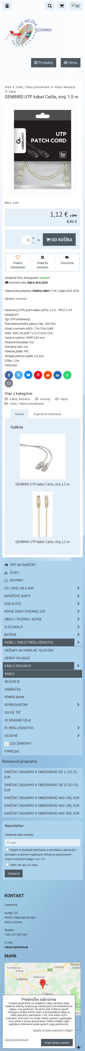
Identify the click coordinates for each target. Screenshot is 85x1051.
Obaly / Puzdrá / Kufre (23, 619)
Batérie (10, 634)
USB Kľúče (12, 603)
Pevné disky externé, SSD (24, 611)
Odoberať (13, 873)
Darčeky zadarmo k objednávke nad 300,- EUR (41, 813)
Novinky (45, 399)
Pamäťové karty (17, 596)
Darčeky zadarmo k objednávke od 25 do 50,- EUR (41, 787)
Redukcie (12, 681)
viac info (40, 859)
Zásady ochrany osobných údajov (53, 1030)
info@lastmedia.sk (16, 947)
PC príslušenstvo (18, 728)
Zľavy (14, 572)
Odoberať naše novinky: (19, 835)
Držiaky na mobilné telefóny (29, 650)
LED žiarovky (20, 743)
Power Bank (14, 697)
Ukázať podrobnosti (16, 1040)
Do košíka (61, 239)
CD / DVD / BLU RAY (19, 588)
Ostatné (11, 735)
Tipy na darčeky (22, 564)
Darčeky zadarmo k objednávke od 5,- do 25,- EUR (41, 774)
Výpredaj (11, 751)
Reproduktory (16, 704)
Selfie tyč (13, 712)
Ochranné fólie (18, 720)
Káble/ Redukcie (20, 399)
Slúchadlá (13, 627)
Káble (64, 399)
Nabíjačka (13, 689)
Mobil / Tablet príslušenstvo (27, 403)
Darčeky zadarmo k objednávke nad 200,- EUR (41, 805)
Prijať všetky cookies (57, 1042)
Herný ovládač (17, 658)
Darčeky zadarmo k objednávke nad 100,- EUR (41, 797)
